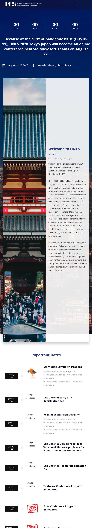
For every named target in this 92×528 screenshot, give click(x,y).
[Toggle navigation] (77, 4)
